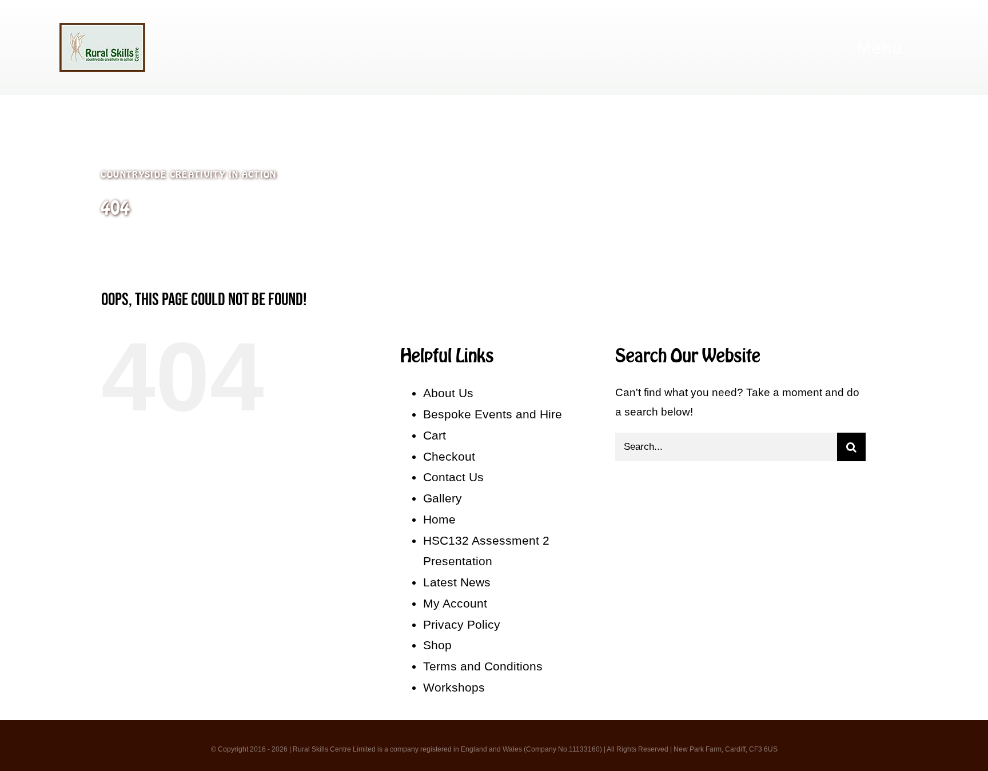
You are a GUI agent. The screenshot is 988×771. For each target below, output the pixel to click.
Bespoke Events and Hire (492, 414)
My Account (455, 603)
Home (439, 519)
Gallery (442, 498)
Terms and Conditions (483, 666)
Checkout (449, 456)
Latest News (457, 582)
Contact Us (453, 477)
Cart (434, 435)
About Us (448, 393)
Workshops (454, 687)
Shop (437, 645)
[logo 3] (102, 28)
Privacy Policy (461, 624)
